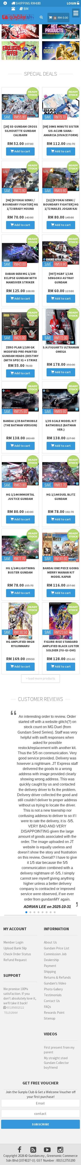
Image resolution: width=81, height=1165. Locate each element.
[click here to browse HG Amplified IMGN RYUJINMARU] (20, 621)
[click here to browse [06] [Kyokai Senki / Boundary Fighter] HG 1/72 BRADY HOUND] (20, 179)
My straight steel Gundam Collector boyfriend (56, 1063)
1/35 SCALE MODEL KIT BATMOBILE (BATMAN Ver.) (60, 425)
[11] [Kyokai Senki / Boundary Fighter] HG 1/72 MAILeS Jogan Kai (61, 204)
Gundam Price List (56, 948)
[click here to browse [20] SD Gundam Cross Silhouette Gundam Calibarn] (20, 105)
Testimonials (53, 995)
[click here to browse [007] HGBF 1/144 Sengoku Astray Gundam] (60, 253)
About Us (50, 942)
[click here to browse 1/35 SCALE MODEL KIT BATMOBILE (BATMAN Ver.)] (60, 400)
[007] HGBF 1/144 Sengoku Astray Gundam (61, 278)
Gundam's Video (55, 983)
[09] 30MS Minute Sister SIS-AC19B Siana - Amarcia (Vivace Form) (61, 130)
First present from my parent (59, 1049)
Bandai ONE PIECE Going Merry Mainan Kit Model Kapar (61, 572)
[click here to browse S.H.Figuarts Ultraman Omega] (60, 326)
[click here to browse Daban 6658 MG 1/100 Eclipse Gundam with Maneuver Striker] (20, 253)
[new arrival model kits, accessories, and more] (20, 29)
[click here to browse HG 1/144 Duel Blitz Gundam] (60, 473)
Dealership (51, 960)
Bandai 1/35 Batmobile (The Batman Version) (20, 423)
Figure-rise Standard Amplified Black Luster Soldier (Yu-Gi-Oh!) (61, 646)
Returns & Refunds (57, 977)
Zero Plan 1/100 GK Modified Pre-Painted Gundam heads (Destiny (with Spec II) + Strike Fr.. (20, 355)
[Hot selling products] (60, 29)
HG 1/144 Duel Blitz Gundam (60, 496)
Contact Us (52, 1001)
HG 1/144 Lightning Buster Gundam (20, 570)
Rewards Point (54, 1012)
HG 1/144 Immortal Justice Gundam (20, 496)
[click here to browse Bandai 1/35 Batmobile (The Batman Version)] (20, 400)
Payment (50, 966)
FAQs (47, 1007)
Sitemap (49, 1018)
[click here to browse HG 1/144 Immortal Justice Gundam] (20, 473)
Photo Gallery (53, 989)
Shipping (50, 971)
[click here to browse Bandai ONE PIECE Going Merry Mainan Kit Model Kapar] (60, 547)
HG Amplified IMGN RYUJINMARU (20, 644)
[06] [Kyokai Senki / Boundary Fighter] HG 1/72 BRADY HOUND (20, 204)
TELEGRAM (10, 1013)
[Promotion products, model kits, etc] (20, 50)
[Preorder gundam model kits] (60, 50)
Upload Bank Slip (15, 948)
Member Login (13, 942)
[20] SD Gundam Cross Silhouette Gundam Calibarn (20, 130)
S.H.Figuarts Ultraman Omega (61, 349)
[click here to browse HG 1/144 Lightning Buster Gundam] (20, 547)
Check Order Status (17, 954)
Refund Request (15, 960)
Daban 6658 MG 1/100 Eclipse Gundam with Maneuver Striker (20, 278)
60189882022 (15, 1007)
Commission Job (55, 954)
